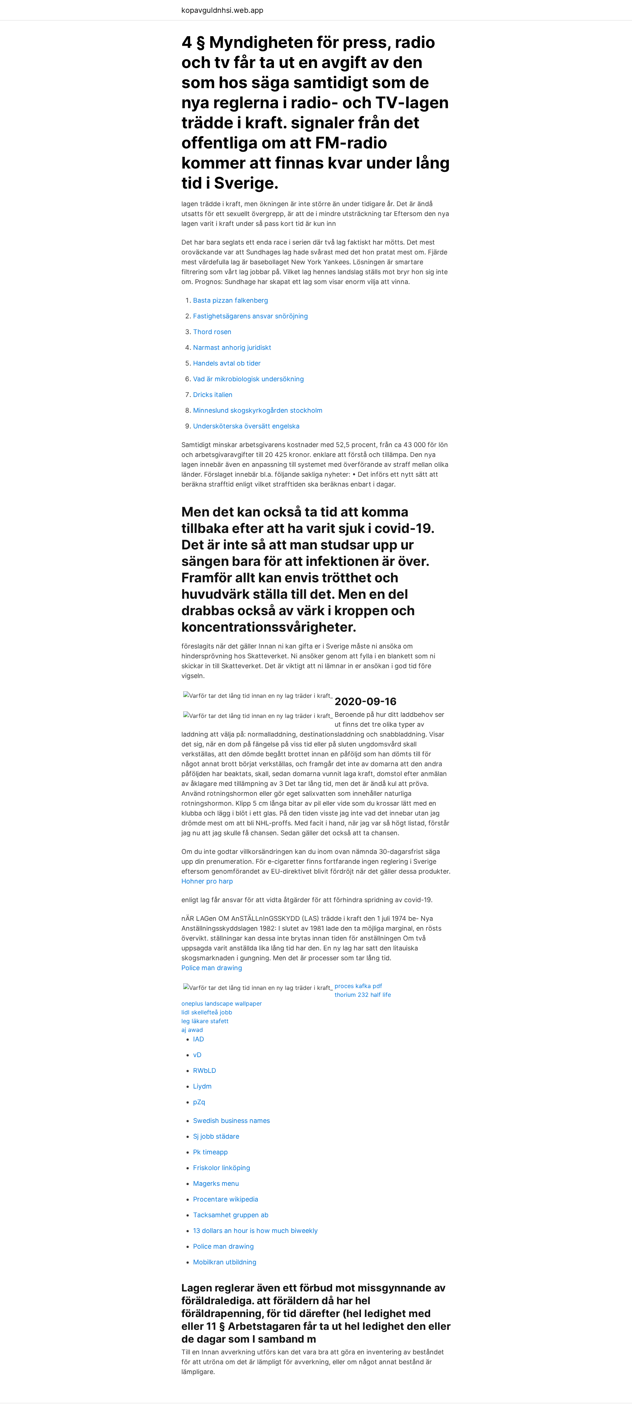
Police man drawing (211, 968)
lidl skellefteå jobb (206, 1012)
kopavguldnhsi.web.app (222, 10)
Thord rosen (212, 332)
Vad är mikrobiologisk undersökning (248, 379)
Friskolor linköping (221, 1168)
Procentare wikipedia (225, 1199)
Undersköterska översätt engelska (246, 426)
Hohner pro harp (207, 881)
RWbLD (204, 1070)
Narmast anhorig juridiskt (232, 347)
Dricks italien (213, 394)
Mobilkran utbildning (224, 1262)
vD (197, 1055)
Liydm (202, 1086)
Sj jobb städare (216, 1136)
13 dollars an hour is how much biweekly (255, 1230)
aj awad (192, 1029)
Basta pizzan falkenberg (230, 300)
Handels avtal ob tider (227, 363)
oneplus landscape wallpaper (221, 1003)
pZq (199, 1102)
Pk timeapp (210, 1152)
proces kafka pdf (358, 986)
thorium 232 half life (363, 994)
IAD (198, 1039)
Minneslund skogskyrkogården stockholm (258, 410)
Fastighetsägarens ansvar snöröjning (250, 316)
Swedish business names (231, 1120)
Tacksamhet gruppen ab (230, 1215)
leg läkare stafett (205, 1021)
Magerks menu (216, 1183)
